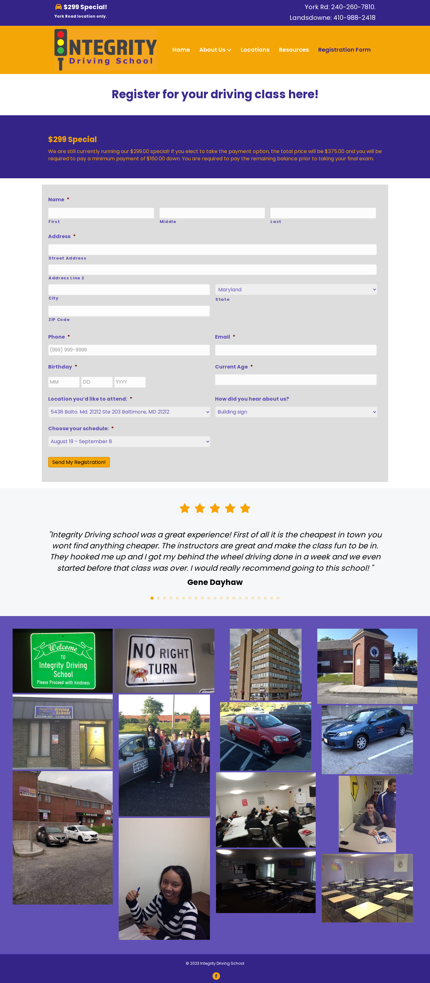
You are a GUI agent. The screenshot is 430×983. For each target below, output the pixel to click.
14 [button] (233, 598)
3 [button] (164, 598)
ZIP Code (59, 320)
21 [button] (278, 598)
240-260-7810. (353, 7)
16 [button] (246, 598)
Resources (294, 50)
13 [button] (227, 598)
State (222, 299)
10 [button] (208, 598)
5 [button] (177, 598)
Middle (168, 222)
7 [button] (189, 598)
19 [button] (265, 598)
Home (181, 50)
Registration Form (344, 50)
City (53, 298)
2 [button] (158, 598)
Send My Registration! (79, 462)
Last (275, 222)
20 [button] (271, 598)
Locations (255, 50)
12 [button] (221, 598)
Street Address (67, 258)
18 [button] (259, 598)
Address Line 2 (66, 278)
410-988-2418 (354, 17)
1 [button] (152, 598)
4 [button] (171, 598)
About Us (212, 50)
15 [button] (240, 598)
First (54, 222)
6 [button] (183, 598)
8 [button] (196, 598)
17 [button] (252, 598)
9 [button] (202, 598)
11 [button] (215, 598)
